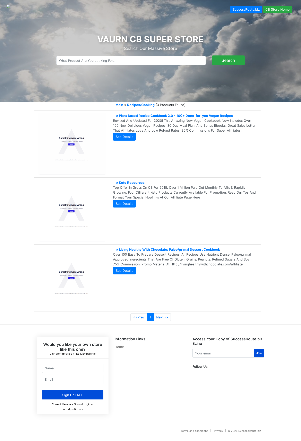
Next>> (162, 317)
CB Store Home (277, 9)
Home (119, 347)
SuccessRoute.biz (246, 9)
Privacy (218, 430)
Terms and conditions (194, 430)
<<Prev (139, 317)
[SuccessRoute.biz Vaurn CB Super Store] (26, 11)
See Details (124, 137)
